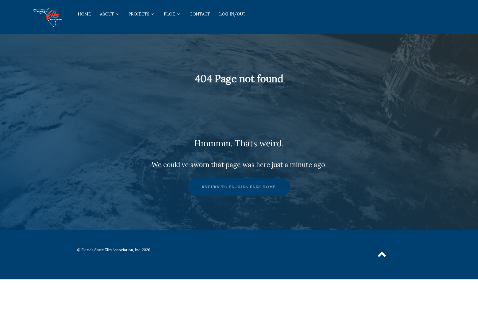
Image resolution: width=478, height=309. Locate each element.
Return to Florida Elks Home (239, 187)
